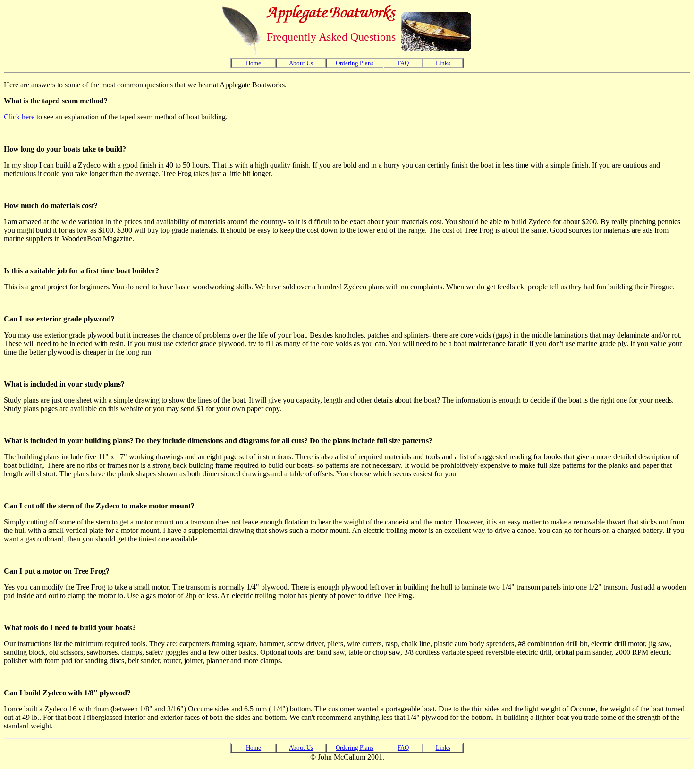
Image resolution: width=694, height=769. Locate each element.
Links (443, 63)
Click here (19, 117)
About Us (301, 63)
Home (253, 63)
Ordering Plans (354, 63)
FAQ (403, 63)
